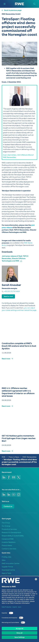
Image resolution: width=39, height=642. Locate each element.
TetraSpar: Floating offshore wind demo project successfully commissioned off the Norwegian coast (19, 462)
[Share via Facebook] (9, 477)
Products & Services (9, 529)
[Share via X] (19, 477)
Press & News (14, 457)
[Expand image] (32, 60)
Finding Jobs (6, 557)
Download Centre (8, 570)
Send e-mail (8, 296)
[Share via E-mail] (14, 477)
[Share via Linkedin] (4, 477)
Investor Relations (8, 542)
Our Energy (6, 526)
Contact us (8, 506)
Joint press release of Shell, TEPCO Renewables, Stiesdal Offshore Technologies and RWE (15, 258)
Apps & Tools (6, 573)
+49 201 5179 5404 (12, 291)
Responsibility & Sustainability (13, 536)
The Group (6, 523)
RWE (4, 457)
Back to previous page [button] (12, 10)
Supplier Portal (7, 567)
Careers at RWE (8, 539)
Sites (3, 560)
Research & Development (11, 532)
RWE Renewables (29, 457)
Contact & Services (9, 549)
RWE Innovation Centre (10, 563)
